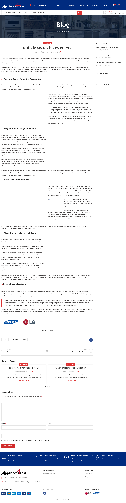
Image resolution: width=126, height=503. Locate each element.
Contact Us (88, 474)
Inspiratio (15, 340)
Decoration (23, 364)
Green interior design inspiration (70, 368)
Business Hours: (48, 470)
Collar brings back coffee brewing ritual (108, 63)
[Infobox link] (114, 13)
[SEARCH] (79, 13)
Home (58, 31)
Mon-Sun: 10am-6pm (49, 474)
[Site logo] (12, 5)
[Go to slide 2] (47, 386)
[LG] (29, 322)
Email (50, 424)
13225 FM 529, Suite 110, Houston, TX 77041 (27, 482)
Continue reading (24, 380)
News (24, 340)
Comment (4, 401)
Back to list (47, 351)
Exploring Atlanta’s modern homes (23, 368)
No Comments (109, 50)
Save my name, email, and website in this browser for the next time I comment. (27, 440)
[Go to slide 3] (49, 386)
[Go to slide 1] (45, 386)
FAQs (86, 477)
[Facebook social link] (91, 340)
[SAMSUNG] (10, 322)
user (44, 52)
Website (3, 432)
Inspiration (65, 31)
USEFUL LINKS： (90, 470)
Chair (5, 340)
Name (3, 424)
